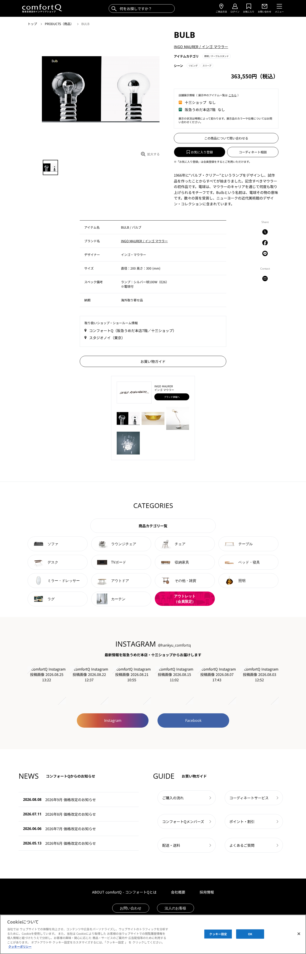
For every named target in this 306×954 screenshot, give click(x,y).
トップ (33, 23)
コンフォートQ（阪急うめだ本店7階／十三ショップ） (132, 330)
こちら (232, 95)
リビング (193, 65)
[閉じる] (299, 934)
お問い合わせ (130, 908)
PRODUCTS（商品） (59, 23)
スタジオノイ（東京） (107, 337)
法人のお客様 (175, 908)
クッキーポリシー (20, 946)
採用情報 (207, 892)
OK (250, 934)
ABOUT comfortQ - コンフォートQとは (124, 892)
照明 (216, 56)
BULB (85, 23)
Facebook (193, 720)
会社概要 (178, 892)
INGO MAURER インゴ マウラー (201, 46)
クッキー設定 (218, 934)
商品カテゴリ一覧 (153, 525)
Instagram (112, 720)
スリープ (207, 65)
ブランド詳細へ (172, 397)
